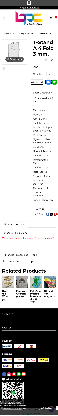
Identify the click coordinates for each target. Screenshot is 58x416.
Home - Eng (9, 34)
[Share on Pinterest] (55, 214)
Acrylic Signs (40, 119)
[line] (19, 374)
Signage (37, 114)
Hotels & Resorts (42, 151)
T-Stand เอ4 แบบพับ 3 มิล (15, 255)
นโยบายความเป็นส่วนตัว (12, 408)
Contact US (7, 319)
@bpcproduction (31, 7)
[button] (51, 18)
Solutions (38, 147)
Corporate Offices (42, 188)
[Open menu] (4, 18)
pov (33, 261)
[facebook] (4, 374)
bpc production (11, 261)
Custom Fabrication (39, 194)
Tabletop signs (41, 123)
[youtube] (14, 374)
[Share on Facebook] (47, 214)
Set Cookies (46, 408)
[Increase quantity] (53, 74)
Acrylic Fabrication (28, 34)
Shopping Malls (41, 176)
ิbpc (35, 255)
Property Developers (39, 182)
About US (6, 333)
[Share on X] (51, 214)
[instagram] (9, 374)
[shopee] (23, 374)
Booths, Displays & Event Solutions (42, 129)
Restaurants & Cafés (40, 162)
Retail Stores (40, 172)
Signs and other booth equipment (43, 141)
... (17, 34)
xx (25, 261)
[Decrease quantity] (45, 74)
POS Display (39, 135)
